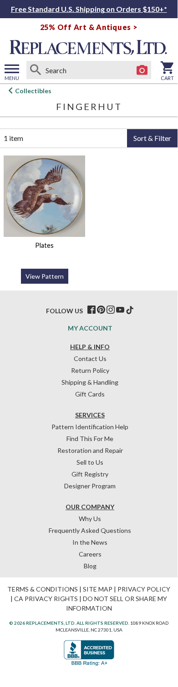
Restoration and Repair (90, 450)
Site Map (97, 589)
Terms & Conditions (42, 589)
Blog (90, 566)
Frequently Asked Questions (90, 530)
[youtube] (120, 310)
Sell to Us (89, 462)
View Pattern (44, 276)
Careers (90, 554)
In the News (89, 542)
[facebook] (91, 310)
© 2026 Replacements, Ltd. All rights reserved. (69, 623)
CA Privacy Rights (46, 598)
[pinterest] (101, 310)
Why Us (90, 518)
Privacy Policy (143, 589)
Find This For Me (89, 438)
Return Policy (90, 370)
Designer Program (90, 486)
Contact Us (90, 358)
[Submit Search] (35, 70)
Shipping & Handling (89, 382)
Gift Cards (90, 394)
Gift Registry (89, 474)
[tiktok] (130, 310)
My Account (90, 328)
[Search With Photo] (142, 70)
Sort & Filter (152, 138)
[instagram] (111, 310)
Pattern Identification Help (89, 427)
